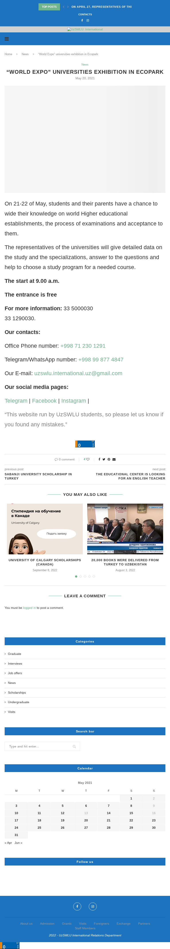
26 (62, 827)
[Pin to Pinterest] (109, 459)
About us (26, 923)
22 (131, 820)
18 (39, 820)
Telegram (16, 401)
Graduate (14, 654)
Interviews (15, 663)
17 (16, 820)
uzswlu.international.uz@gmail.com (78, 373)
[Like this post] (90, 459)
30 (154, 827)
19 (62, 820)
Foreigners (101, 923)
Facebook (44, 401)
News (25, 54)
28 (108, 827)
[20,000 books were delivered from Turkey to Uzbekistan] (125, 529)
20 (86, 820)
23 (154, 820)
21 (108, 820)
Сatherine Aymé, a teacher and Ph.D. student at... (113, 6)
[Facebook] (82, 20)
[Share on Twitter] (103, 459)
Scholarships (17, 692)
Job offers (15, 673)
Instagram (73, 401)
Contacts (85, 14)
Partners (144, 923)
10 (16, 813)
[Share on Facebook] (99, 459)
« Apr (8, 842)
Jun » (18, 842)
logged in (29, 607)
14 (108, 813)
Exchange (124, 923)
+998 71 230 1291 (83, 346)
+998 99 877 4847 (101, 359)
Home (8, 54)
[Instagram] (88, 20)
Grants (66, 923)
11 (39, 813)
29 (131, 827)
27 (86, 827)
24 (16, 827)
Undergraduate (18, 702)
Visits (11, 712)
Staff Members (85, 928)
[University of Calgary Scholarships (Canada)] (45, 529)
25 (39, 827)
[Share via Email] (114, 459)
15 (131, 813)
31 (16, 835)
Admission (47, 923)
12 (62, 813)
